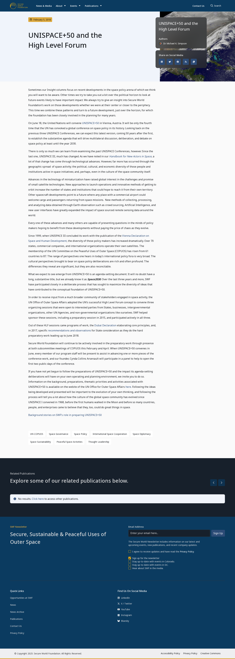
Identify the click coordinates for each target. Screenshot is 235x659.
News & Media (44, 5)
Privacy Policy (187, 551)
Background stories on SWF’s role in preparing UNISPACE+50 (65, 415)
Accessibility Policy (170, 653)
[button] (61, 6)
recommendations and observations (69, 330)
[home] (19, 6)
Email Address (136, 526)
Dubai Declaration (105, 325)
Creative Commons (210, 653)
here (128, 387)
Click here (38, 499)
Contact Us (198, 5)
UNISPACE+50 (90, 123)
